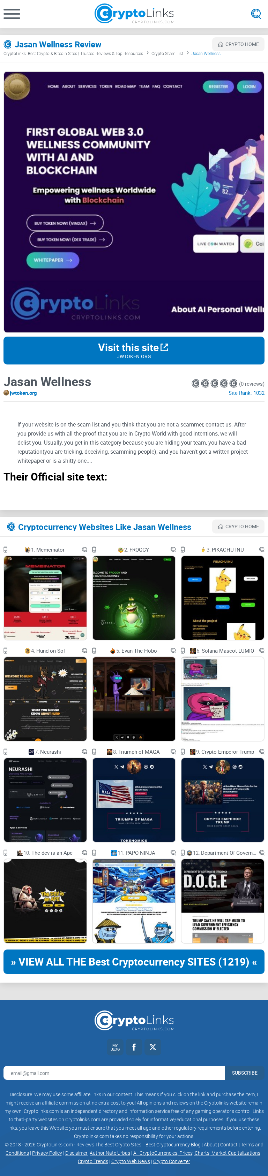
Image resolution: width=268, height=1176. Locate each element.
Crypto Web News (130, 1161)
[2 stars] (205, 383)
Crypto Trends (93, 1161)
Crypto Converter (171, 1161)
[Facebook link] (134, 1047)
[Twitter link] (152, 1047)
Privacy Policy (47, 1153)
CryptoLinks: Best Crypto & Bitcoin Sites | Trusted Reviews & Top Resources (73, 53)
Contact (229, 1144)
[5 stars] (233, 383)
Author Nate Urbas (110, 1153)
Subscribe (245, 1072)
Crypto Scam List (167, 53)
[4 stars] (224, 383)
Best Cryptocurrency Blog (173, 1144)
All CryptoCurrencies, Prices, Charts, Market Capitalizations (196, 1153)
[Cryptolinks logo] (134, 14)
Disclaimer (76, 1153)
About (210, 1144)
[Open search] (256, 14)
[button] (11, 14)
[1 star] (196, 383)
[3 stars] (215, 383)
